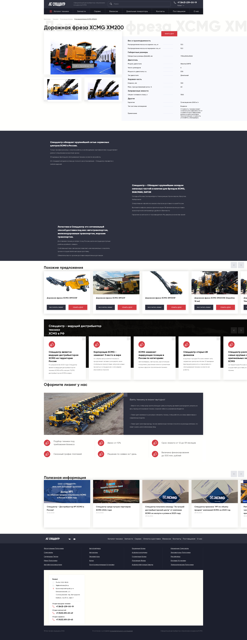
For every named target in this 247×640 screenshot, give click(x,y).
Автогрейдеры (95, 548)
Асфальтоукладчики (139, 552)
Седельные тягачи (51, 556)
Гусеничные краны (139, 556)
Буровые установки (178, 561)
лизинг (56, 307)
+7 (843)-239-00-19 (187, 2)
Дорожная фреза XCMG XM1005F (62, 298)
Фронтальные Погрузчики (54, 548)
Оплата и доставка (152, 539)
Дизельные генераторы (137, 11)
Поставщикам (179, 11)
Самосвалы (48, 552)
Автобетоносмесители (53, 565)
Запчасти (81, 11)
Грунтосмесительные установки (101, 565)
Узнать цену (169, 34)
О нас (196, 11)
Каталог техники (61, 11)
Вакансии (113, 11)
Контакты (160, 11)
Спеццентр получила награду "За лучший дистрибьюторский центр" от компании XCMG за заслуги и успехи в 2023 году (164, 510)
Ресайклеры (175, 556)
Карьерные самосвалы (180, 548)
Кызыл (180, 5)
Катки (91, 561)
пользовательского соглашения (121, 631)
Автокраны (93, 552)
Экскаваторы (94, 556)
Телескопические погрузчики (182, 565)
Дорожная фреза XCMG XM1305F (160, 298)
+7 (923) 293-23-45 (64, 619)
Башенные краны (138, 548)
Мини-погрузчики (50, 561)
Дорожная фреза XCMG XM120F (110, 298)
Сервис (97, 11)
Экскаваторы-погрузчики (181, 552)
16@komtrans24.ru (62, 585)
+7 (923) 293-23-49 (64, 613)
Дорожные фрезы (139, 561)
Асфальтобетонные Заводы (142, 565)
